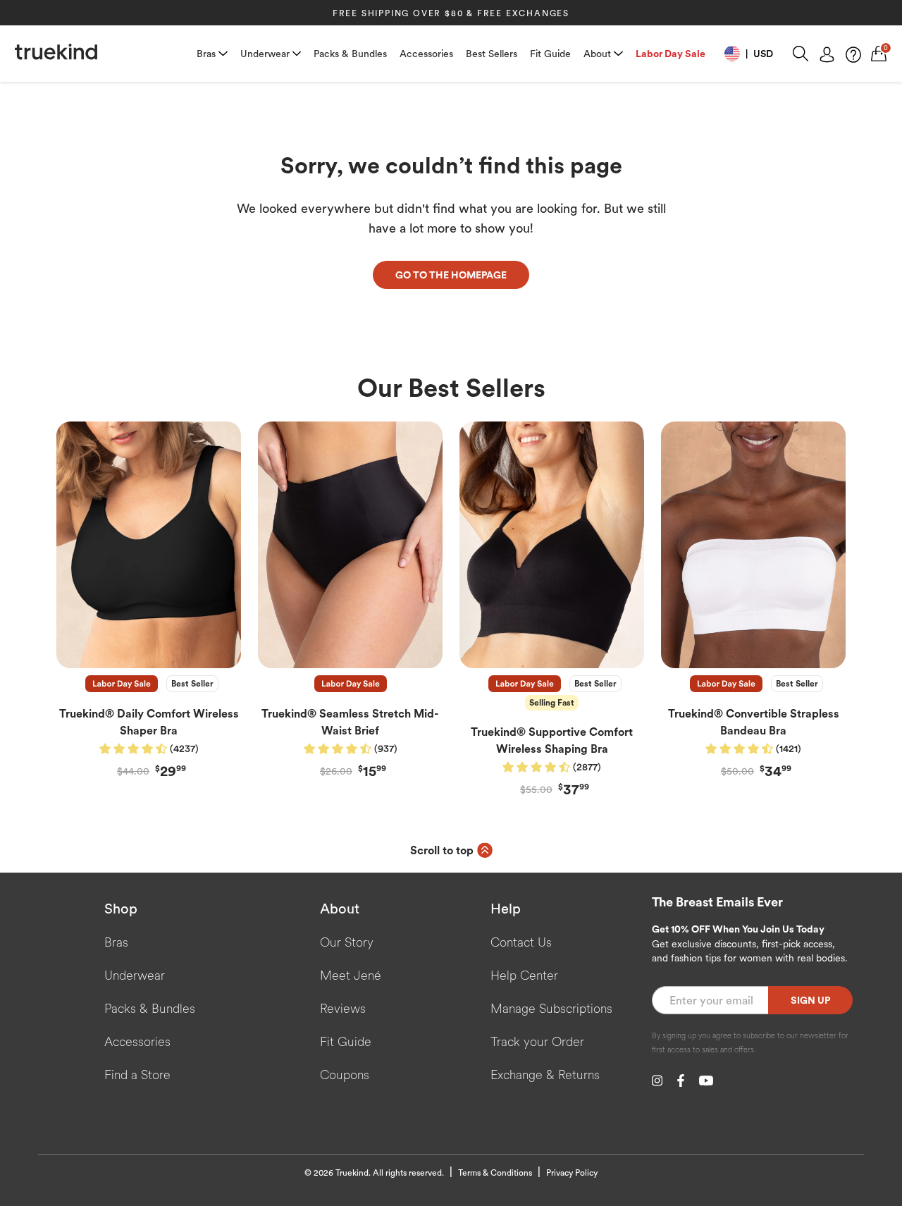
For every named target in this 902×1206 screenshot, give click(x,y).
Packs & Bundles (350, 53)
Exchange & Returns (545, 1074)
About (597, 53)
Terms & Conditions (495, 1172)
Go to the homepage (451, 275)
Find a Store (137, 1074)
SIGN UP (810, 1000)
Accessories (426, 53)
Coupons (344, 1074)
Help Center (524, 975)
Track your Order (537, 1041)
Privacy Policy (572, 1172)
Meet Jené (350, 975)
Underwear (265, 53)
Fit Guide (550, 53)
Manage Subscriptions (551, 1008)
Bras (206, 53)
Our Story (346, 942)
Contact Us (521, 942)
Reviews (343, 1008)
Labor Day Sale (670, 53)
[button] (748, 53)
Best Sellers (491, 53)
